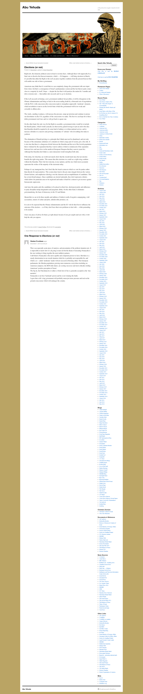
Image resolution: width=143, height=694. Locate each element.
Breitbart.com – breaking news (107, 562)
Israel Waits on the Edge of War (107, 111)
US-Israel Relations (104, 179)
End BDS (101, 627)
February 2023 (103, 213)
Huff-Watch (102, 436)
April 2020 (102, 270)
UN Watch (102, 494)
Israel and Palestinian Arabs (106, 151)
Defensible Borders (104, 521)
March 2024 (102, 202)
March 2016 (102, 362)
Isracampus (102, 443)
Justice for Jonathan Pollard (106, 532)
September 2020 (103, 260)
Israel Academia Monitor (105, 445)
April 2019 (102, 292)
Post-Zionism (102, 166)
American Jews (103, 128)
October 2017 (102, 326)
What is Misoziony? (73, 56)
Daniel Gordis (102, 419)
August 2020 (102, 262)
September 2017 (103, 328)
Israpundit (101, 457)
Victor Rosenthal (47, 70)
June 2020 (101, 266)
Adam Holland (103, 409)
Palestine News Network (105, 593)
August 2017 (102, 330)
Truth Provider (103, 492)
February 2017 (103, 341)
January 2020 (102, 275)
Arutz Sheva (102, 559)
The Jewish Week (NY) (105, 600)
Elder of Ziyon (103, 424)
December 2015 (103, 368)
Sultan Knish (102, 487)
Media (100, 162)
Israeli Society (102, 158)
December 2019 (103, 277)
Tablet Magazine (103, 661)
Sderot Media (102, 596)
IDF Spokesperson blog (105, 438)
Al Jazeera (101, 557)
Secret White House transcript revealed (36, 63)
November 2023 (103, 205)
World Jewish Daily (104, 608)
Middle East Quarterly (104, 644)
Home (26, 56)
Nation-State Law (103, 540)
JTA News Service (104, 581)
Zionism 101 (102, 549)
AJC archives (102, 519)
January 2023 (102, 215)
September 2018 (103, 305)
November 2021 (103, 234)
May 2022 (101, 222)
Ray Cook (101, 477)
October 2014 (102, 394)
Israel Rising (102, 451)
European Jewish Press (105, 570)
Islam (100, 149)
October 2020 (102, 258)
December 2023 (103, 204)
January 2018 (102, 321)
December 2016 (103, 345)
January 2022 (102, 230)
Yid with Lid (102, 502)
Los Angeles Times (104, 583)
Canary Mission (103, 621)
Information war (103, 145)
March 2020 (102, 272)
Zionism (101, 185)
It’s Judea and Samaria (57, 56)
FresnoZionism (103, 83)
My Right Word (103, 475)
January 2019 (102, 298)
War (100, 181)
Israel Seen (102, 453)
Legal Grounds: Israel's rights (106, 640)
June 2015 (101, 379)
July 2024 (101, 194)
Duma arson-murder (104, 139)
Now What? (102, 100)
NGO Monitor (103, 647)
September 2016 (103, 351)
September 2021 (103, 238)
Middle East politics (104, 164)
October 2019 (102, 281)
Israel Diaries (102, 447)
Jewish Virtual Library (105, 530)
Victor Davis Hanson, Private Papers (108, 498)
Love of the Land (103, 466)
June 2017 (101, 334)
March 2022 (102, 226)
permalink (58, 227)
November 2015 (103, 370)
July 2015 (101, 377)
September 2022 (103, 217)
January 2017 (102, 343)
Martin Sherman (103, 468)
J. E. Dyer (101, 458)
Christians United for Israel (106, 511)
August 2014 (102, 398)
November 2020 (103, 256)
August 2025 (102, 190)
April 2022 (102, 224)
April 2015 (102, 383)
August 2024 (102, 192)
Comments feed (103, 681)
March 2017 (102, 339)
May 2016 (101, 358)
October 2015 (102, 372)
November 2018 (103, 302)
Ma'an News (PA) (103, 585)
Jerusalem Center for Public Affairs (108, 636)
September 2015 (103, 373)
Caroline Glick (103, 417)
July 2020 (101, 264)
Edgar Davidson (103, 423)
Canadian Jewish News (105, 564)
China (100, 136)
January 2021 (102, 253)
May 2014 (101, 404)
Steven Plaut (102, 485)
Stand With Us (103, 659)
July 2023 (101, 209)
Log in (101, 678)
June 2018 (101, 311)
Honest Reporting (103, 630)
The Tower (102, 491)
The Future (102, 171)
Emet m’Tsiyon (103, 426)
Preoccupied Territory (104, 653)
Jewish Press (102, 579)
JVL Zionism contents (104, 534)
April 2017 (102, 338)
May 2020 (101, 268)
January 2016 (102, 366)
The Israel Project (103, 598)
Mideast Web (102, 538)
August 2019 (102, 285)
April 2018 (102, 315)
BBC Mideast (102, 560)
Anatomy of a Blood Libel (105, 134)
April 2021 (102, 247)
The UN (101, 175)
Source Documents (104, 543)
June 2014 (101, 402)
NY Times (102, 591)
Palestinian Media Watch (105, 542)
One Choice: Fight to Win (105, 102)
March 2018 (102, 317)
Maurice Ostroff (103, 470)
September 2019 (103, 283)
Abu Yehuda (31, 7)
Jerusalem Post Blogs (104, 460)
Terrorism (101, 168)
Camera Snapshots (104, 413)
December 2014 (103, 390)
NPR (100, 589)
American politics (103, 130)
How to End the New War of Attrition (108, 117)
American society (103, 132)
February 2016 (103, 364)
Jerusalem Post (103, 577)
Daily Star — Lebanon (105, 568)
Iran (100, 147)
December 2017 (103, 322)
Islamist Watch (103, 441)
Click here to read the (108, 77)
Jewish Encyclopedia (104, 528)
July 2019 (101, 287)
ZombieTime (102, 504)
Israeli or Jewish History (105, 154)
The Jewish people (104, 173)
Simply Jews (102, 483)
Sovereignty (102, 657)
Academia (101, 126)
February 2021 (103, 251)
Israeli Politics (42, 227)
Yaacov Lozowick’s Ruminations (107, 500)
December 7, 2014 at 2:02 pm (38, 243)
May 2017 (101, 336)
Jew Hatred (102, 160)
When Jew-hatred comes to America (80, 63)
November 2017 (103, 324)
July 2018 (101, 309)
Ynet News (102, 610)
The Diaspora (102, 170)
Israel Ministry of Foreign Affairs (107, 526)
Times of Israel (103, 604)
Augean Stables (103, 411)
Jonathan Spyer (103, 462)
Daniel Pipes (102, 421)
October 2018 (102, 304)
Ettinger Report (103, 428)
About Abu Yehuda (36, 56)
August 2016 (102, 353)
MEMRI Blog (102, 474)
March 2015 (102, 385)
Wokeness (101, 183)
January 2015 (102, 389)
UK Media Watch (103, 668)
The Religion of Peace (104, 547)
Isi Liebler (101, 440)
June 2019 (101, 288)
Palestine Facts (103, 649)
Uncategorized (102, 177)
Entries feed (102, 679)
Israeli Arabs (102, 153)
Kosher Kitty (102, 464)
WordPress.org (103, 683)
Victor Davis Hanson (104, 496)
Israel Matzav (102, 449)
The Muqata (102, 489)
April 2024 (102, 200)
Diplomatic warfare (104, 137)
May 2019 (101, 290)
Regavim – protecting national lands (108, 655)
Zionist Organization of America (107, 672)
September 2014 (103, 396)
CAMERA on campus (104, 619)
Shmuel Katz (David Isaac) (106, 481)
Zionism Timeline (103, 551)
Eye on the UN (103, 430)
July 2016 (101, 355)
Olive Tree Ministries (104, 513)
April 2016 (102, 360)
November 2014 (103, 392)
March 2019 (102, 294)
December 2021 (103, 232)
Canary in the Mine (104, 415)
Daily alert (101, 566)
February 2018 (103, 319)
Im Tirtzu (101, 632)
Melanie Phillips (103, 472)
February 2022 (103, 228)
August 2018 (102, 307)
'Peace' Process (103, 124)
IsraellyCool (102, 455)
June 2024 (101, 196)
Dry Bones (102, 625)
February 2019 (103, 296)
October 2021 (102, 236)
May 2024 (101, 198)
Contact (46, 56)
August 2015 (102, 375)
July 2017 (101, 332)
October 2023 (102, 207)
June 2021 (101, 243)
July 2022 (101, 221)
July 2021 (101, 241)
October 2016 (102, 349)
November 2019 (103, 279)
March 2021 (102, 249)
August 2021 (102, 239)
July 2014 (101, 400)
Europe (101, 141)
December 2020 (103, 255)
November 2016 (103, 347)
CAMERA (102, 617)
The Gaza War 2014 (104, 545)
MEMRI (101, 536)
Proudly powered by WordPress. (108, 689)
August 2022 (102, 219)
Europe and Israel (103, 143)
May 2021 (101, 245)
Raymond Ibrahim (103, 479)
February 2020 (103, 273)
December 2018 (103, 300)
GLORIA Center (103, 628)
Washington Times (104, 606)
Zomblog (101, 506)
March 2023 (102, 211)
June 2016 (101, 356)
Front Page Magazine (104, 434)
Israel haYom (102, 576)
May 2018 (101, 313)
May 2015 (101, 381)
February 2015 (103, 387)
